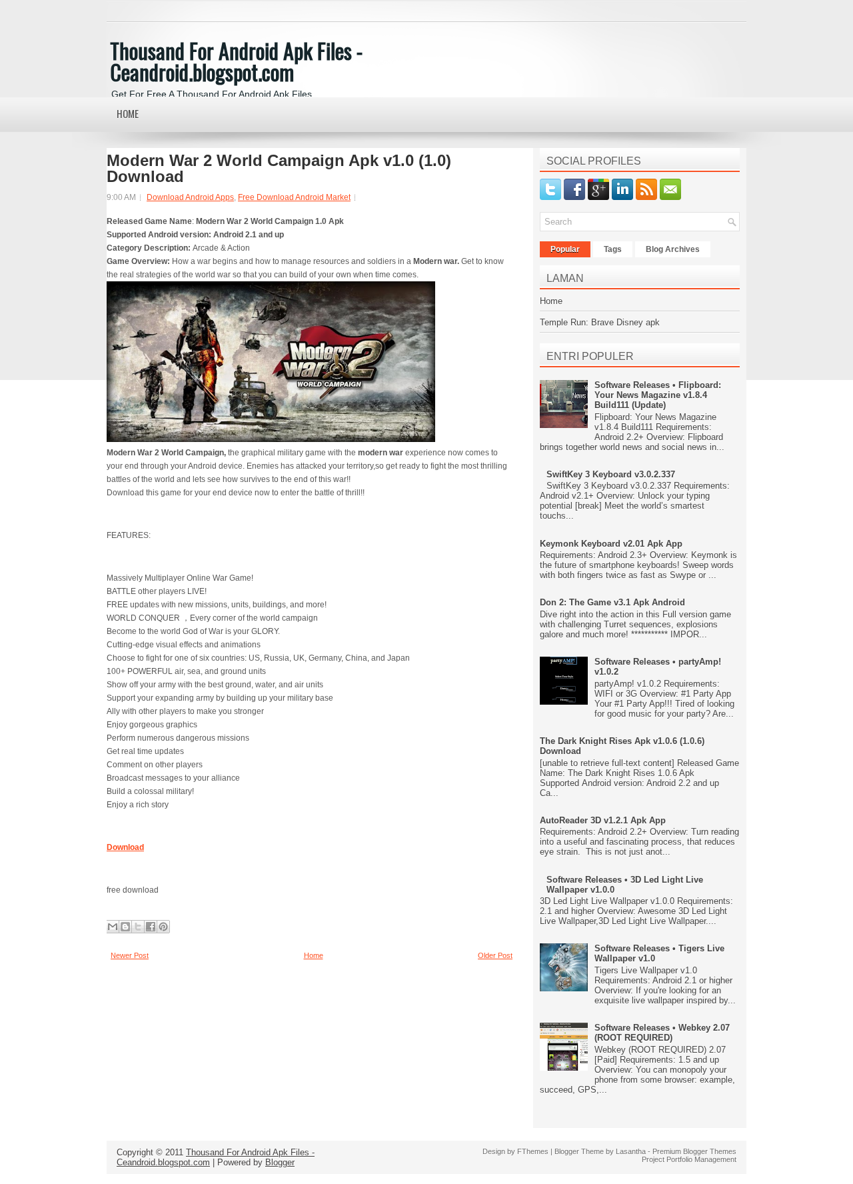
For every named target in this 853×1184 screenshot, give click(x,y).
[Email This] (112, 926)
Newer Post (130, 955)
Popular (565, 249)
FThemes (532, 1151)
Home (128, 113)
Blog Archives (673, 249)
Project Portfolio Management (689, 1159)
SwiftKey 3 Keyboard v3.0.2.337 (610, 474)
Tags (613, 249)
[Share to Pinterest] (163, 926)
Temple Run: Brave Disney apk (600, 322)
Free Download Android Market (294, 197)
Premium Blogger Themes (694, 1151)
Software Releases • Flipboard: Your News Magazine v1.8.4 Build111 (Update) (657, 395)
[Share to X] (138, 926)
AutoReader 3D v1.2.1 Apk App (603, 820)
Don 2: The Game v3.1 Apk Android (612, 602)
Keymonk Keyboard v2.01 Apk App (611, 544)
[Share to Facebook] (150, 926)
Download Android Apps (190, 197)
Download (125, 847)
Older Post (495, 955)
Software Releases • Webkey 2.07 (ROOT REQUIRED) (662, 1033)
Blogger (280, 1162)
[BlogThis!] (125, 926)
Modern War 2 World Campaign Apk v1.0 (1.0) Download (279, 169)
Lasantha (631, 1151)
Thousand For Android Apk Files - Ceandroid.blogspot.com (236, 61)
